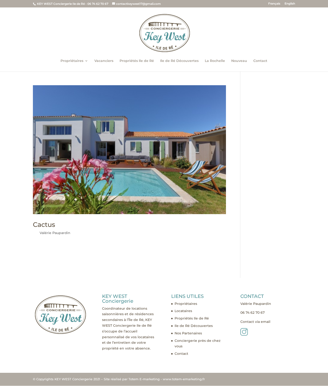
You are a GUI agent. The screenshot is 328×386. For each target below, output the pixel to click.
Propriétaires (72, 61)
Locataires (183, 311)
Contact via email (255, 322)
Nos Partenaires (188, 333)
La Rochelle (215, 61)
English (290, 3)
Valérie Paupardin (55, 233)
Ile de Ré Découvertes (179, 61)
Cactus (44, 225)
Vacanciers (103, 61)
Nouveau (239, 61)
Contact (260, 61)
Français (274, 3)
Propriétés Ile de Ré (137, 61)
